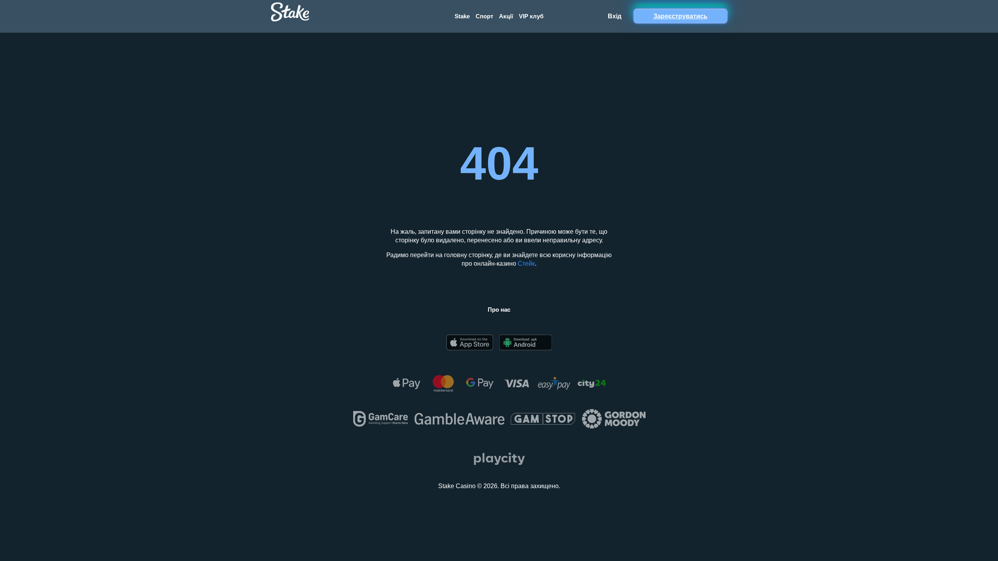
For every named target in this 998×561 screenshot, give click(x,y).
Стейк (526, 263)
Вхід (614, 16)
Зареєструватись (680, 16)
